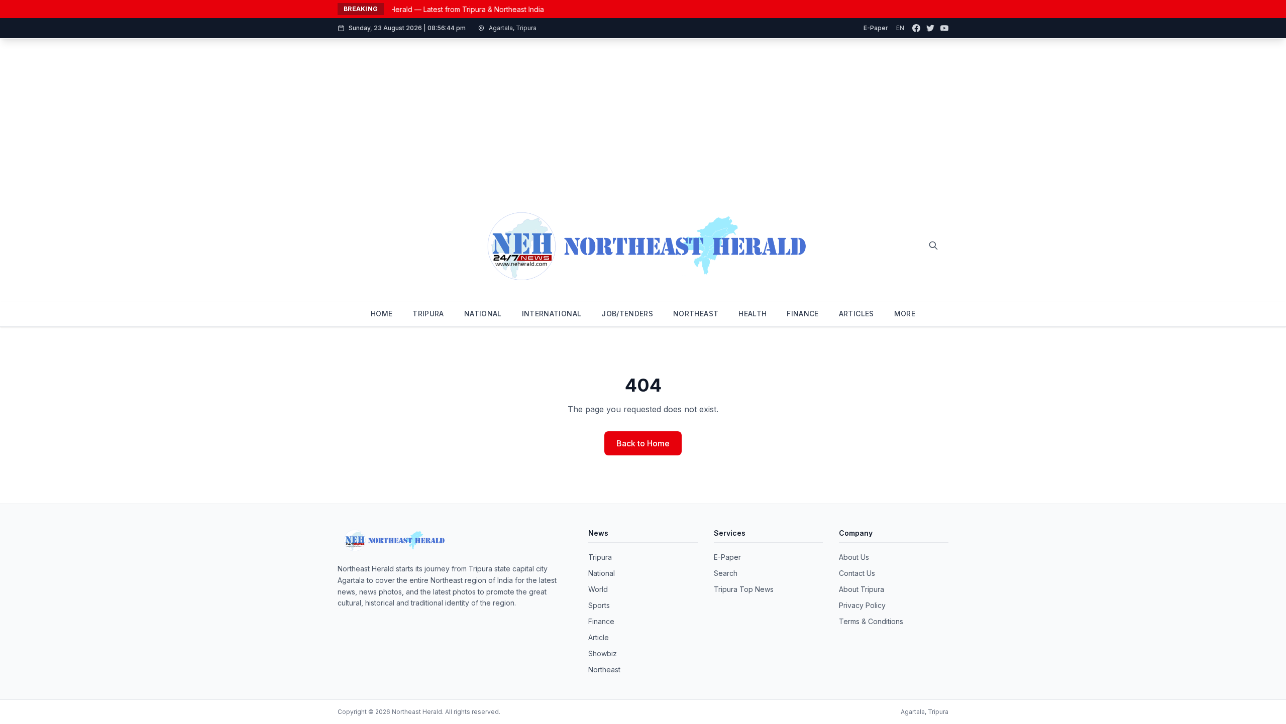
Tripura (600, 557)
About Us (854, 557)
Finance (601, 621)
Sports (599, 605)
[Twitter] (930, 28)
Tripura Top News (744, 589)
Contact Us (857, 573)
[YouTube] (944, 28)
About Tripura (861, 589)
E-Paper (876, 28)
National (601, 573)
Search (725, 573)
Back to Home (643, 443)
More (904, 313)
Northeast (604, 669)
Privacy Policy (862, 605)
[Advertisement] (643, 114)
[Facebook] (916, 28)
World (598, 589)
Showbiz (602, 653)
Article (598, 637)
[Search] (933, 245)
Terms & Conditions (871, 621)
